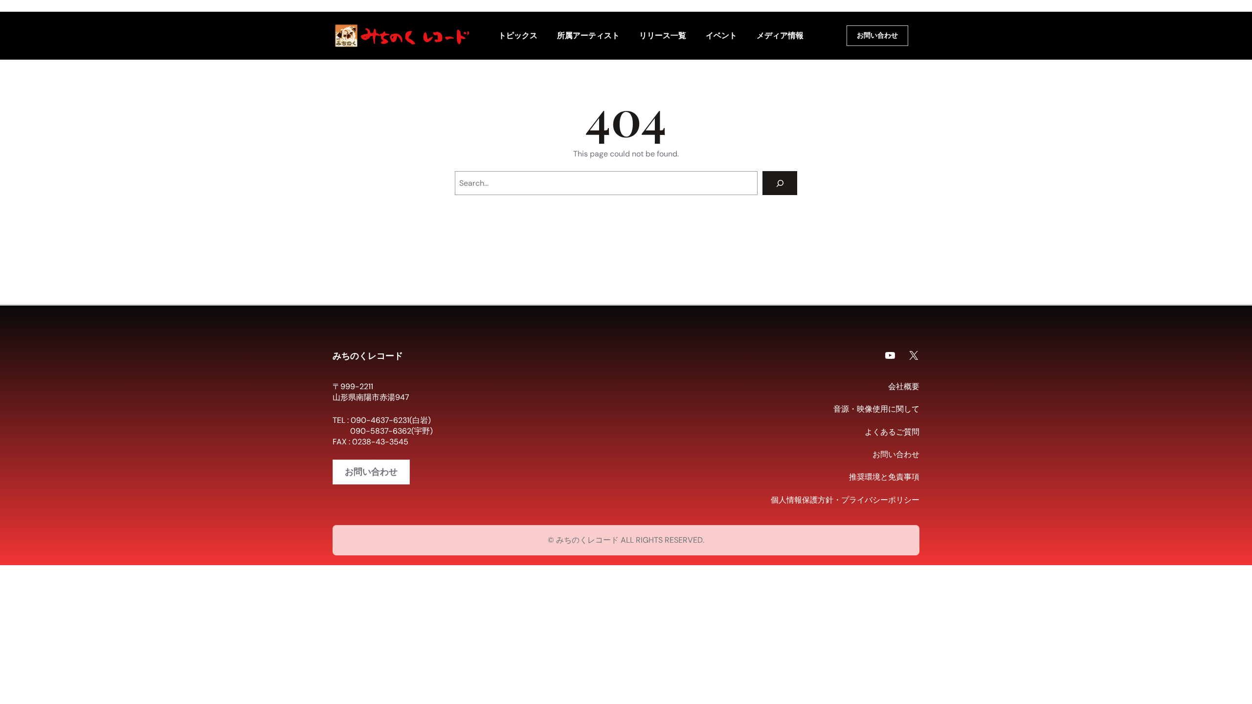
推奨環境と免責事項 (884, 477)
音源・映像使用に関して (876, 409)
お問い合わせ (877, 35)
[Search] (779, 183)
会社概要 (903, 386)
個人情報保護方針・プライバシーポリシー (845, 500)
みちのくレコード (368, 355)
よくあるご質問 (892, 432)
